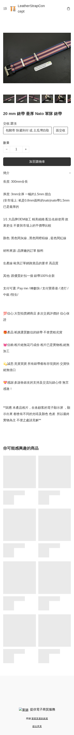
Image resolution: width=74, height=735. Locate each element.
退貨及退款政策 (39, 718)
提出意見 (37, 726)
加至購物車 (37, 161)
